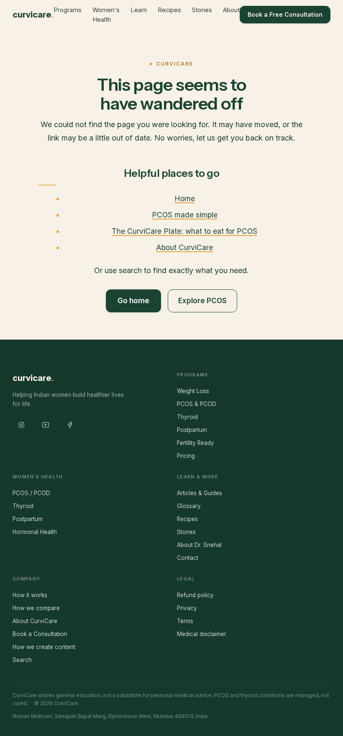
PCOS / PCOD (31, 493)
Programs (68, 9)
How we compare (36, 608)
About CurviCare (184, 247)
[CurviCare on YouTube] (45, 425)
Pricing (186, 455)
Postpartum (192, 430)
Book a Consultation (40, 634)
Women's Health (106, 14)
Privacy (187, 608)
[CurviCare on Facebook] (70, 425)
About (231, 9)
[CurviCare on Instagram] (21, 425)
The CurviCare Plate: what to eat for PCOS (184, 231)
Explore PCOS (202, 300)
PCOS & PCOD (196, 404)
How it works (30, 595)
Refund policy (195, 595)
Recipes (169, 9)
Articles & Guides (199, 493)
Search (22, 660)
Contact (187, 558)
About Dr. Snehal (199, 545)
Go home (133, 300)
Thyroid (187, 417)
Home (184, 198)
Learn (139, 9)
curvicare (33, 15)
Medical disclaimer (201, 634)
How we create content (44, 647)
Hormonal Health (35, 532)
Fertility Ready (195, 443)
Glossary (189, 506)
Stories (202, 9)
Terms (185, 621)
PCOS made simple (185, 214)
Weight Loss (193, 391)
